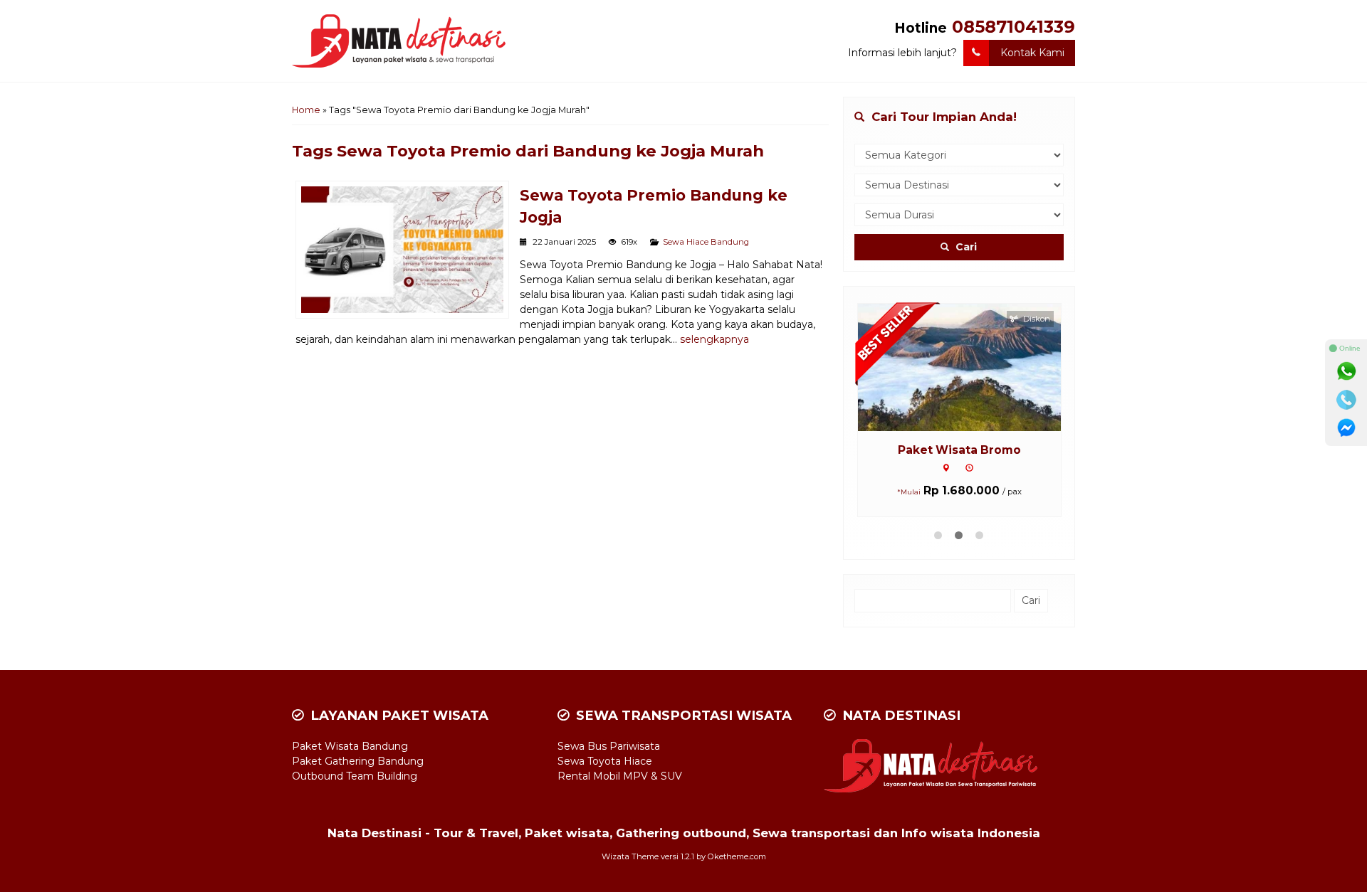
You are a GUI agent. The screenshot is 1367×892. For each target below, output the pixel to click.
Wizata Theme (630, 856)
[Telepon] (1346, 399)
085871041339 (1013, 26)
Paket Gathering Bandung (358, 761)
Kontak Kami (1032, 52)
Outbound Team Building (354, 776)
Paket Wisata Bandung (350, 746)
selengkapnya (714, 339)
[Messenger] (1346, 428)
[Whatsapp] (1346, 371)
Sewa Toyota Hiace (604, 761)
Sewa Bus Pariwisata (608, 746)
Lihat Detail (972, 366)
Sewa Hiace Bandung (706, 242)
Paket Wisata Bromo (959, 450)
